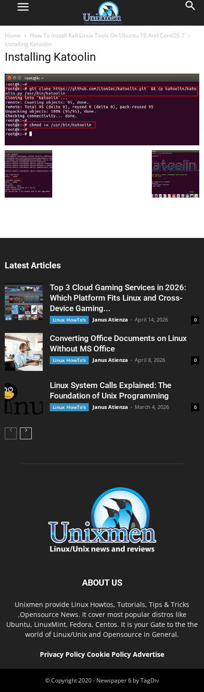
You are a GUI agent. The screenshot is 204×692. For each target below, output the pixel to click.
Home (13, 35)
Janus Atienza (110, 319)
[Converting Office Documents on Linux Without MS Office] (24, 352)
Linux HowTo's (69, 319)
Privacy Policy (62, 654)
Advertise (148, 654)
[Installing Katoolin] (102, 143)
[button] (190, 13)
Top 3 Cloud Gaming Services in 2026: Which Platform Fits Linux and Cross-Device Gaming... (118, 298)
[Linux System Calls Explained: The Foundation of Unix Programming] (24, 399)
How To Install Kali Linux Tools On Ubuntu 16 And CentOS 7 (107, 35)
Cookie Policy (110, 654)
